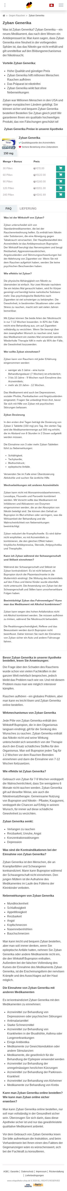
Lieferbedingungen (34, 1175)
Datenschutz (27, 1171)
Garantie (14, 1171)
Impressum (41, 1171)
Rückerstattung (56, 1171)
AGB (5, 1171)
